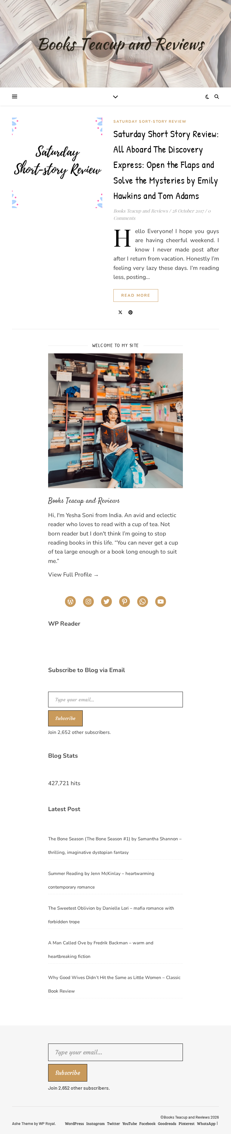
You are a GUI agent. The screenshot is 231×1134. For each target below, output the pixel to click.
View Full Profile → (73, 575)
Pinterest (187, 1123)
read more (135, 295)
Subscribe (65, 718)
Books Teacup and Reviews (140, 211)
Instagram (95, 1123)
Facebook (147, 1123)
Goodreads (167, 1123)
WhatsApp (206, 1123)
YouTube (129, 1123)
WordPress (74, 1123)
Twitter (113, 1123)
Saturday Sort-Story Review (149, 121)
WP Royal (47, 1123)
